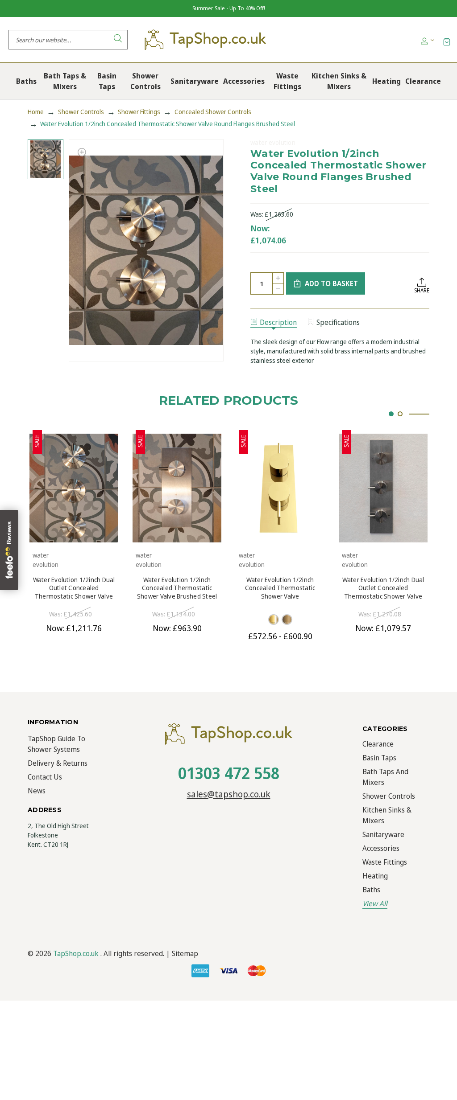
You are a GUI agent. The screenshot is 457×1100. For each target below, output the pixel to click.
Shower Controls (388, 796)
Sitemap (185, 953)
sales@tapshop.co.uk (228, 794)
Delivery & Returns (57, 763)
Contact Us (45, 777)
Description (278, 322)
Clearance (378, 744)
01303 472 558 (228, 773)
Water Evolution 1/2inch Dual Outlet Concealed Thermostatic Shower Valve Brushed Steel (383, 588)
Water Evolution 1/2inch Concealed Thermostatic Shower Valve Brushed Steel (177, 588)
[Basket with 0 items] (446, 41)
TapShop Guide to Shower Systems (56, 744)
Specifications (338, 322)
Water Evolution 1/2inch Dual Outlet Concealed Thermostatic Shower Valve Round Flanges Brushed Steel (74, 588)
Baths (371, 890)
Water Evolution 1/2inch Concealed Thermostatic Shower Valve (280, 588)
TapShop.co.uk (76, 953)
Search (118, 40)
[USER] (427, 40)
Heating (375, 876)
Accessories (380, 848)
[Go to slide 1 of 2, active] (391, 413)
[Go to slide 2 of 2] (400, 413)
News (37, 791)
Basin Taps (379, 758)
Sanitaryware (383, 834)
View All (374, 903)
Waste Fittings (384, 862)
